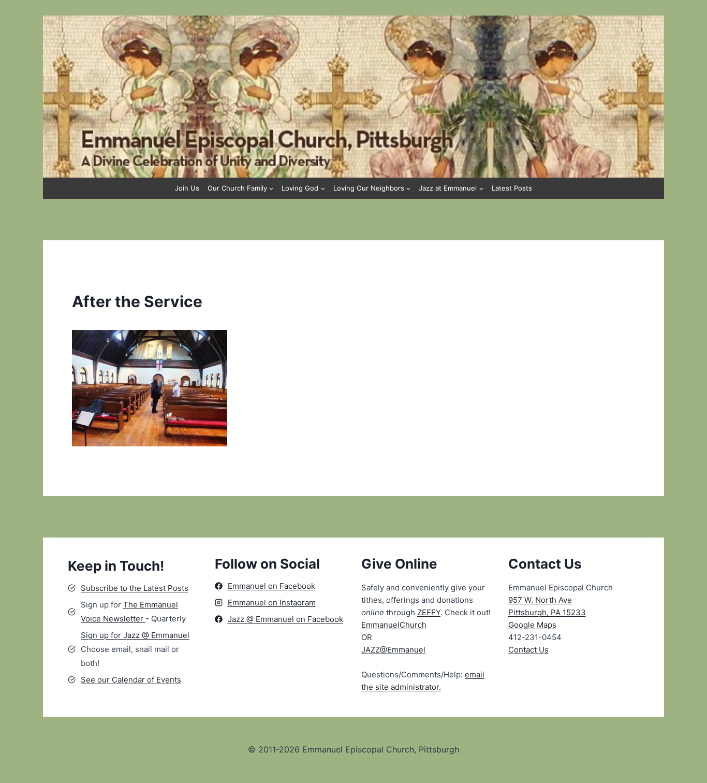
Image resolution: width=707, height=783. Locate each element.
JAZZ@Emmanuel (393, 650)
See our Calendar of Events (131, 680)
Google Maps (532, 625)
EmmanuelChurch (393, 625)
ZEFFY (428, 612)
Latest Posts (512, 188)
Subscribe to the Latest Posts (134, 588)
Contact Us (528, 650)
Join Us (187, 188)
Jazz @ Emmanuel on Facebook (285, 619)
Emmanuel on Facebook (271, 586)
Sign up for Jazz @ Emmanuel (135, 635)
